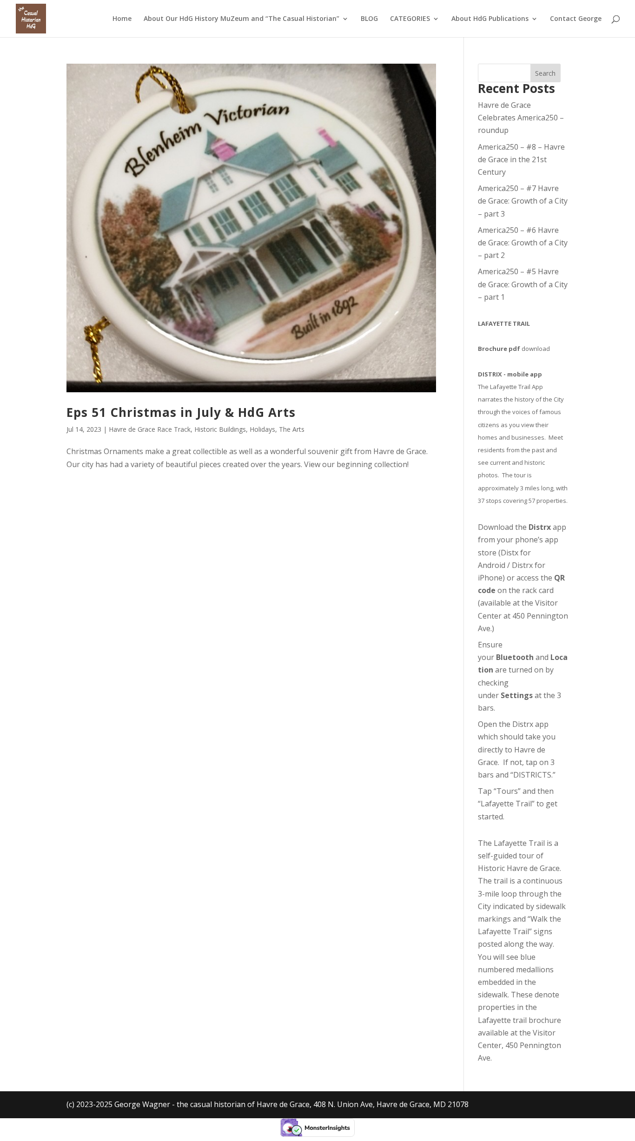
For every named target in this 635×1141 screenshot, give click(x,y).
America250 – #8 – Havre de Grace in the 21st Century (521, 159)
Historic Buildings (220, 429)
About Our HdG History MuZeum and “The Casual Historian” (241, 19)
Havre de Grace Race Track (150, 429)
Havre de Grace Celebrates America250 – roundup (521, 117)
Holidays (262, 429)
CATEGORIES (410, 19)
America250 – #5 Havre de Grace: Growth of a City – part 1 (523, 284)
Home (122, 19)
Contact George (576, 19)
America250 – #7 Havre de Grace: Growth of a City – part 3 (523, 200)
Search (545, 73)
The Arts (291, 429)
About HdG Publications (490, 19)
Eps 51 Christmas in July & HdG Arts (181, 412)
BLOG (369, 19)
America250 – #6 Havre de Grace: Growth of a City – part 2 (523, 242)
